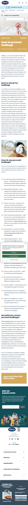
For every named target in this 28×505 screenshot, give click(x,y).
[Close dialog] (27, 480)
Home (2, 10)
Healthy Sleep (12, 10)
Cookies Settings (14, 259)
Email (16, 494)
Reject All (14, 252)
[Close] (25, 243)
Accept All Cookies (14, 256)
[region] (14, 252)
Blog (6, 10)
